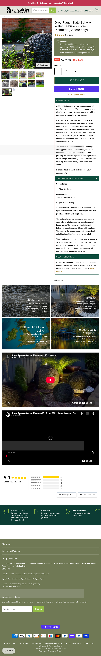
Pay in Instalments (55, 646)
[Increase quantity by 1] (75, 71)
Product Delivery (51, 643)
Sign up (38, 609)
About (6, 643)
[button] (76, 100)
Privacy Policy (89, 643)
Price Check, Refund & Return (70, 643)
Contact (13, 643)
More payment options (76, 95)
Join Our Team (37, 643)
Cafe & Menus (24, 643)
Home (4, 16)
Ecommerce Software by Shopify (50, 651)
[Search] (52, 10)
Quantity (57, 65)
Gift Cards (42, 646)
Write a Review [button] (89, 495)
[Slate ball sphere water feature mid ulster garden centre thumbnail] (14, 92)
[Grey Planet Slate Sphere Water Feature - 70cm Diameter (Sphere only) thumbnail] (5, 75)
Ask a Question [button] (67, 495)
